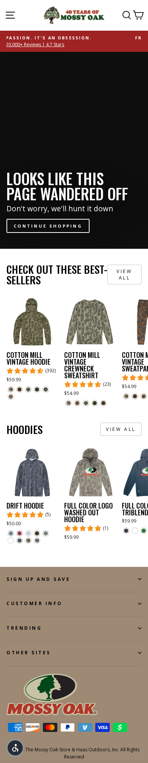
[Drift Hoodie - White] (11, 540)
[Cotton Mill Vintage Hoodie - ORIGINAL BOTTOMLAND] (11, 389)
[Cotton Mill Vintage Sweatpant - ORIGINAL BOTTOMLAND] (126, 396)
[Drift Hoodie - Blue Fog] (28, 533)
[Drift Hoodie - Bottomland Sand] (37, 540)
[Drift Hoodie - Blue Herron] (11, 533)
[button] (15, 748)
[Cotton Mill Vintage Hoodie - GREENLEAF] (28, 389)
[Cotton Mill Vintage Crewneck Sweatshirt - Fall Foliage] (103, 403)
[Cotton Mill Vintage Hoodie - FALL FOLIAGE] (19, 389)
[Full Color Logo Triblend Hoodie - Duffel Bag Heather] (143, 531)
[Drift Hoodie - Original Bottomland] (28, 540)
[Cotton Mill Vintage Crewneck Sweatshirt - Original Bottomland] (68, 403)
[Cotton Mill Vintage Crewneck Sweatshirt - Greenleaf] (86, 403)
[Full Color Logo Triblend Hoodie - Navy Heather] (126, 531)
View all (124, 274)
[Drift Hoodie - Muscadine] (19, 533)
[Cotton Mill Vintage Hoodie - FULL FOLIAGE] (37, 389)
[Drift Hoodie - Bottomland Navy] (19, 540)
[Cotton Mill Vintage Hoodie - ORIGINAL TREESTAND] (46, 389)
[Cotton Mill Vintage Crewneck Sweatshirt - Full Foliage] (95, 403)
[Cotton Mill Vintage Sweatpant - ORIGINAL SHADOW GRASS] (143, 396)
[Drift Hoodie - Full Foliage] (37, 533)
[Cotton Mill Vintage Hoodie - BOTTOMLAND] (11, 396)
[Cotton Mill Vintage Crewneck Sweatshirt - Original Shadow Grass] (77, 403)
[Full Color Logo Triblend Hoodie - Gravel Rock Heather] (135, 531)
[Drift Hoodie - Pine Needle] (46, 533)
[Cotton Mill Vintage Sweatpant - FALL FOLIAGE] (135, 396)
